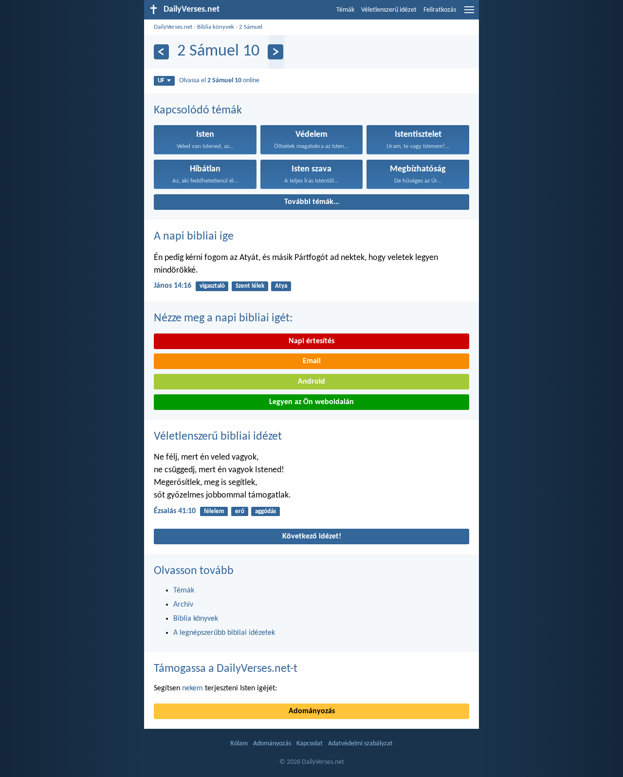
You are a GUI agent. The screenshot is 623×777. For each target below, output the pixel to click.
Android (311, 382)
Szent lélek (250, 286)
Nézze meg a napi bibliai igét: (223, 318)
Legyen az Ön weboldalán (311, 402)
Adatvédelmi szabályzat (360, 743)
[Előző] (161, 51)
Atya (281, 286)
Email (312, 361)
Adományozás (312, 711)
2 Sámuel (250, 27)
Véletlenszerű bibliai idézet (218, 437)
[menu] (469, 13)
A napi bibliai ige (194, 236)
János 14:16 (172, 286)
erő (239, 511)
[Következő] (275, 51)
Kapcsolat (309, 743)
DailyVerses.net (173, 27)
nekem (192, 688)
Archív (183, 605)
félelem (214, 511)
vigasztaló (212, 286)
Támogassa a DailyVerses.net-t (225, 669)
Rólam (239, 743)
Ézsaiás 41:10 (175, 511)
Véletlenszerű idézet (389, 10)
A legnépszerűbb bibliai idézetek (224, 633)
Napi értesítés (311, 341)
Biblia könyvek (215, 27)
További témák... (311, 202)
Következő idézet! (311, 536)
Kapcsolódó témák (198, 110)
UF (161, 80)
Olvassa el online (219, 80)
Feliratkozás (439, 10)
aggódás (265, 511)
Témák (345, 10)
